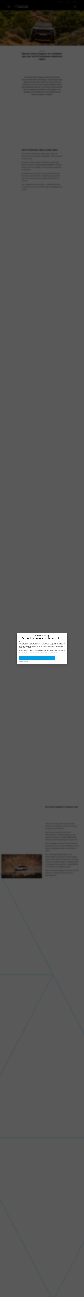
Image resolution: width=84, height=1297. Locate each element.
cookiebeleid (21, 652)
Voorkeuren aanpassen (23, 661)
